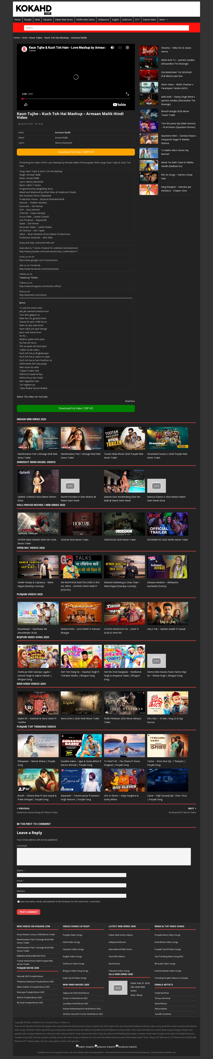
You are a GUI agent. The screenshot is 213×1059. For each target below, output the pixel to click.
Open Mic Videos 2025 (31, 548)
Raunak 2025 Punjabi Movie (30, 976)
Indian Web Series (64, 19)
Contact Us (65, 1022)
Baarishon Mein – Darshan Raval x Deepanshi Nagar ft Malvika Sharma (178, 139)
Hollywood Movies (117, 942)
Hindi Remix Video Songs (166, 942)
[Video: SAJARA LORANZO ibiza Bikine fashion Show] (38, 491)
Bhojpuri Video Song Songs (75, 970)
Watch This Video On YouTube (32, 396)
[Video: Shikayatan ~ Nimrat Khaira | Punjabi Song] (38, 755)
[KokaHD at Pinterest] (105, 1046)
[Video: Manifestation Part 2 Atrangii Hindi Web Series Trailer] (38, 448)
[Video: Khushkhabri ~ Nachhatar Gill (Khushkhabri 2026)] (38, 623)
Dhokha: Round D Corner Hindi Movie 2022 (83, 1014)
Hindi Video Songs (71, 942)
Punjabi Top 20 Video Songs (168, 949)
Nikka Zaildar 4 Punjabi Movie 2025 (33, 986)
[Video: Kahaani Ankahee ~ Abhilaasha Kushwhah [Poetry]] (167, 576)
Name (20, 870)
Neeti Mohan (161, 1003)
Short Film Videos (117, 956)
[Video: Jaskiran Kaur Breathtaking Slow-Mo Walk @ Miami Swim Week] (124, 491)
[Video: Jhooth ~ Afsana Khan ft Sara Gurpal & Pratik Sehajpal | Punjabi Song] (38, 789)
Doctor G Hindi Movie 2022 (75, 998)
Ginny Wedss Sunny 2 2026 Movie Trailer (36, 934)
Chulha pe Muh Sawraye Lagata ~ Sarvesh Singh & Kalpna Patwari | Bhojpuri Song (35, 675)
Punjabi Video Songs (72, 935)
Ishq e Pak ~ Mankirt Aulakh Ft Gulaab (166, 628)
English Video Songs (72, 956)
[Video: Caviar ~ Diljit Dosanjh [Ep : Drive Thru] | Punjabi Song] (167, 789)
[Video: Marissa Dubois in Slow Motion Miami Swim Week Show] (156, 491)
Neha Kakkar (161, 1008)
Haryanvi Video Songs (73, 949)
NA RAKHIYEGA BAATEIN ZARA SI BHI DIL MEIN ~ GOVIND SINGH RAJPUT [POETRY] (80, 586)
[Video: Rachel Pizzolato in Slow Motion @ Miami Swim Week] (70, 491)
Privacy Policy (52, 1022)
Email (20, 880)
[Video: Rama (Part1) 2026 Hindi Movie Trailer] (81, 712)
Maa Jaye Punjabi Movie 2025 (30, 992)
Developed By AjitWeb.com (163, 1052)
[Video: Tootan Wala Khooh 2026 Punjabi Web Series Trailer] (124, 448)
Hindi (37, 19)
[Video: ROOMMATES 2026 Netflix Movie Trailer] (167, 533)
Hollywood (103, 19)
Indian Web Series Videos (121, 935)
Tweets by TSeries (28, 277)
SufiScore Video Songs (73, 963)
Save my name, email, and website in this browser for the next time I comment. (60, 901)
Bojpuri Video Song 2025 (33, 637)
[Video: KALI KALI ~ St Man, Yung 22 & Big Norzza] (167, 712)
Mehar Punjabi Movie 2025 (29, 997)
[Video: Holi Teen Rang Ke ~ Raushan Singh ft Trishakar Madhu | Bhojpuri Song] (81, 665)
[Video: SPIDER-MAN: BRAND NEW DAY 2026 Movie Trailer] (38, 533)
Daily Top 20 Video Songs (75, 978)
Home (18, 19)
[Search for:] (106, 28)
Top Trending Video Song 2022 (169, 956)
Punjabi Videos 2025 (30, 594)
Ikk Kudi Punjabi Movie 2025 (30, 1002)
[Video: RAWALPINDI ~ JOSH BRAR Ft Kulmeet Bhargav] (81, 623)
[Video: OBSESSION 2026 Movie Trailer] (124, 533)
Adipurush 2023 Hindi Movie (76, 992)
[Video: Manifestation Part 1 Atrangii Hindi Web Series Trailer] (81, 448)
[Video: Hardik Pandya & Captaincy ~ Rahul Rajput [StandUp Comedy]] (38, 576)
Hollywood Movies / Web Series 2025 (41, 505)
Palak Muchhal (162, 992)
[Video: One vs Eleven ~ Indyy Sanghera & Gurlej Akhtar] (124, 789)
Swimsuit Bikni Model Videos (36, 462)
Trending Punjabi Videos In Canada (171, 978)
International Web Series (120, 949)
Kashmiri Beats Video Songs (168, 970)
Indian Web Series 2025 (31, 419)
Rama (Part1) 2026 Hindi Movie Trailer (80, 718)
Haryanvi (47, 19)
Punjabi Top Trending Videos (36, 726)
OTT (137, 19)
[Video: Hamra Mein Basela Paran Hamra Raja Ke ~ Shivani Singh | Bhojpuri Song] (156, 665)
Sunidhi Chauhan (163, 1014)
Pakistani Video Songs (119, 970)
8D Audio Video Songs (165, 963)
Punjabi (27, 19)
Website (21, 891)
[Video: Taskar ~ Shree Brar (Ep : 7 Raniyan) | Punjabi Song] (167, 755)
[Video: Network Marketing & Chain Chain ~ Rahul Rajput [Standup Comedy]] (124, 576)
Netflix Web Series (85, 19)
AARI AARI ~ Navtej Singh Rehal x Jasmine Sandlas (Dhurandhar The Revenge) (178, 100)
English (115, 19)
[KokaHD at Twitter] (85, 1046)
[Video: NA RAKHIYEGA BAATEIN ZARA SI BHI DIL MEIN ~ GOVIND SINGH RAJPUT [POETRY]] (81, 576)
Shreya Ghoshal (162, 998)
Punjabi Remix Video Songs (167, 935)
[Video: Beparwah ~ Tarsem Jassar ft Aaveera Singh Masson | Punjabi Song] (81, 789)
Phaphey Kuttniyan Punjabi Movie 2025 (35, 981)
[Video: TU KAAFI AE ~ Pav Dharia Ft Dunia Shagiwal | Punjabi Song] (124, 755)
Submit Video (149, 19)
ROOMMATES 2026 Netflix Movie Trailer (167, 539)
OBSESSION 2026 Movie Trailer (120, 539)
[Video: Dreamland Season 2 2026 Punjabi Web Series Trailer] (167, 448)
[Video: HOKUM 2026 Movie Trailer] (81, 533)
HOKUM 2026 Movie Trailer (75, 539)
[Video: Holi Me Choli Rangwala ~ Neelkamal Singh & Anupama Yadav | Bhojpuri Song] (124, 665)
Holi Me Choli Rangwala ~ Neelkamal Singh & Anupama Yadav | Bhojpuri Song (122, 675)
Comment (22, 845)
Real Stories (114, 963)
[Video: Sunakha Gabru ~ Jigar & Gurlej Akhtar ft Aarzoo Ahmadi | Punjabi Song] (81, 755)
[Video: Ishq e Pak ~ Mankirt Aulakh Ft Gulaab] (167, 623)
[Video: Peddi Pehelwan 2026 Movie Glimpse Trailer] (124, 712)
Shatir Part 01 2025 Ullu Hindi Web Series (140, 987)
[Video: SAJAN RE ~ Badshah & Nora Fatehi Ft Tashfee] (38, 712)
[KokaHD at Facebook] (126, 1046)
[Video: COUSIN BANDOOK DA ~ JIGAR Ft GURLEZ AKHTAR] (124, 623)
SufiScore (127, 19)
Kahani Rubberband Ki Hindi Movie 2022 (82, 1008)
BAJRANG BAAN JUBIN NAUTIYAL (31, 955)
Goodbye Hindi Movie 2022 (75, 1003)
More (162, 19)
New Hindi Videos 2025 (31, 683)
